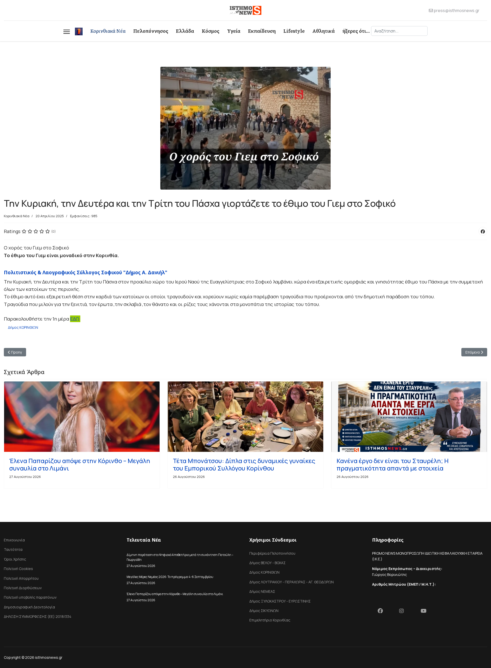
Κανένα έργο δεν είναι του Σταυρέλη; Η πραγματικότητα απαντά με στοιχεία (393, 464)
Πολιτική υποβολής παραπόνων (30, 597)
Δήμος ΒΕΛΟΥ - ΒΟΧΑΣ (267, 562)
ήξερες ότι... (356, 30)
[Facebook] (482, 231)
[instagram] (404, 612)
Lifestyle (294, 30)
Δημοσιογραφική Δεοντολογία (29, 607)
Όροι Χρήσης (15, 559)
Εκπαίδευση (262, 30)
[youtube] (426, 612)
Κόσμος (210, 30)
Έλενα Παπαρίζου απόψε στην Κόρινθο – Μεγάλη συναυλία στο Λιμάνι (79, 464)
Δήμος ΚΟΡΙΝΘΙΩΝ (23, 327)
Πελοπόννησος (150, 30)
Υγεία (233, 30)
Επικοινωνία (14, 540)
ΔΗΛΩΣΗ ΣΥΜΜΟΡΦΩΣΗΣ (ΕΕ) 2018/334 (37, 616)
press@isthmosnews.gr (456, 10)
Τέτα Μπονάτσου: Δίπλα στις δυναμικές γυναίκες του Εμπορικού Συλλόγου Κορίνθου (244, 464)
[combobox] (399, 31)
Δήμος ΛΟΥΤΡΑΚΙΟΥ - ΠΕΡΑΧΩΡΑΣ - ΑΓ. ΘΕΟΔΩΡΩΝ (291, 581)
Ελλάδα (185, 30)
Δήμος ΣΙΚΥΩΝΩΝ (263, 610)
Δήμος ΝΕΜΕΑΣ (262, 591)
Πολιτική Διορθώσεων (23, 587)
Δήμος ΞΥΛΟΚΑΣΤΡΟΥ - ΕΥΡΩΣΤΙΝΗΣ (280, 601)
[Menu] (66, 31)
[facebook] (383, 612)
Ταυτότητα (13, 549)
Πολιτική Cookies (18, 568)
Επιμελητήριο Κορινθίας (269, 620)
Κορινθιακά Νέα (108, 30)
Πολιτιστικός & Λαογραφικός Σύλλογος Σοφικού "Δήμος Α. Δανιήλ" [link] (85, 272)
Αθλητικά (323, 30)
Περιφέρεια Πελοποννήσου (272, 553)
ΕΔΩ (75, 318)
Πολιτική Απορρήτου (21, 578)
